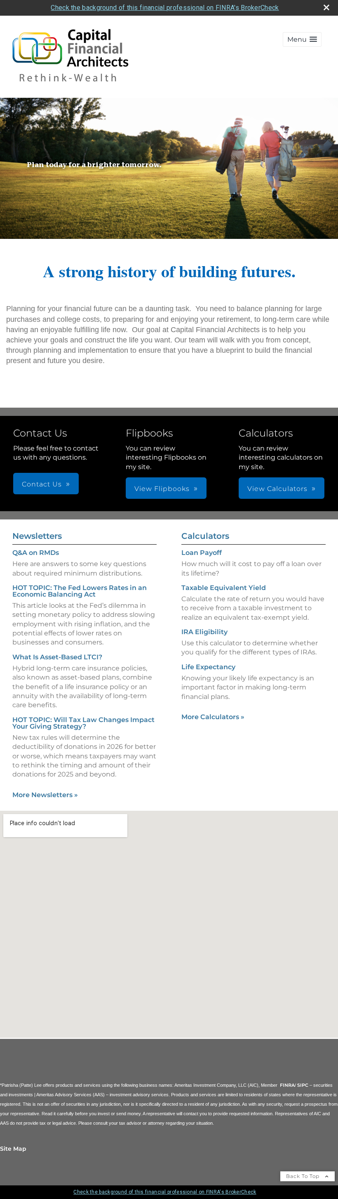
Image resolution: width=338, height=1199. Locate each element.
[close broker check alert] (326, 7)
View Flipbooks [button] (162, 489)
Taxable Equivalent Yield (223, 588)
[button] (302, 39)
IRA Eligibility (204, 632)
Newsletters (37, 536)
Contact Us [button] (42, 484)
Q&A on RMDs (35, 553)
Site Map (13, 1148)
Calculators (205, 536)
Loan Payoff (201, 553)
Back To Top (303, 1176)
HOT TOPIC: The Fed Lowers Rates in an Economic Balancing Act (79, 591)
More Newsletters (45, 795)
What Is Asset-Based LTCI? (57, 657)
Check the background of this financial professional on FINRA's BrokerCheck (165, 8)
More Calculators (212, 717)
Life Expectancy (208, 667)
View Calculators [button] (277, 489)
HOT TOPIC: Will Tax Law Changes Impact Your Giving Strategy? (83, 723)
